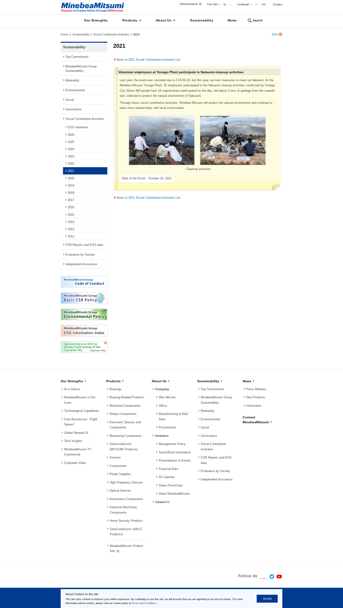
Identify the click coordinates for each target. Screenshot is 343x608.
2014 (71, 222)
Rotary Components (123, 414)
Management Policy (172, 444)
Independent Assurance (81, 264)
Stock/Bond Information (175, 452)
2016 (71, 207)
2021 (71, 171)
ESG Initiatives (78, 127)
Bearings (116, 389)
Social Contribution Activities (111, 34)
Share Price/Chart (171, 485)
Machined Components (125, 405)
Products (129, 20)
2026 (71, 134)
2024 (71, 149)
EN (264, 4)
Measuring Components (126, 436)
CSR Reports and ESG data (84, 245)
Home (64, 34)
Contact (277, 4)
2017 (71, 200)
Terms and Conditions (144, 603)
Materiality (72, 80)
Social (69, 99)
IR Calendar (167, 477)
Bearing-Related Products (127, 397)
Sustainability (201, 20)
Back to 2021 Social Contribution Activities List (148, 59)
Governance (73, 109)
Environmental (75, 90)
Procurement (167, 427)
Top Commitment (76, 57)
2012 (71, 236)
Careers (160, 502)
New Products (255, 397)
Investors (161, 436)
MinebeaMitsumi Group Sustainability (81, 69)
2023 (71, 156)
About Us (164, 20)
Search (258, 20)
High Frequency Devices (126, 482)
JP (256, 4)
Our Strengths (96, 20)
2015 (71, 214)
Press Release (256, 389)
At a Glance (72, 389)
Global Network (189, 4)
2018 (71, 193)
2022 (71, 163)
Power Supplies (120, 474)
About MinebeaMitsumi (174, 493)
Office (163, 405)
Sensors (115, 457)
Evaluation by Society (80, 254)
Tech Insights (73, 441)
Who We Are (167, 397)
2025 (71, 142)
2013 (71, 229)
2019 (71, 185)
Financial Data (168, 469)
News (232, 20)
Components (118, 466)
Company (162, 389)
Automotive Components (126, 499)
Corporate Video (75, 463)
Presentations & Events (175, 460)
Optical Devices (120, 490)
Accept (267, 598)
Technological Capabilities (81, 411)
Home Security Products (126, 520)
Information (253, 405)
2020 (71, 178)
